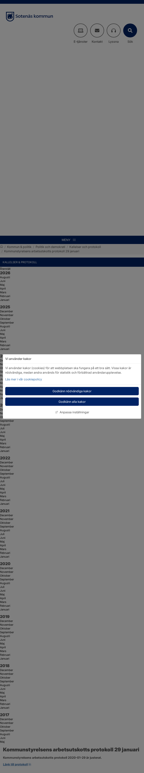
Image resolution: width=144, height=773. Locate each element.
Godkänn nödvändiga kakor (72, 391)
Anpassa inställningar (74, 412)
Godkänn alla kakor (72, 402)
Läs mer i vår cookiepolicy (23, 379)
